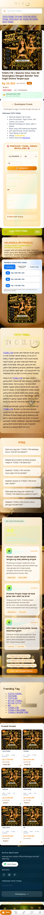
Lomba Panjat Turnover (22, 267)
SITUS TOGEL (31, 27)
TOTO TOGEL (8, 16)
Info (37, 232)
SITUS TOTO (14, 703)
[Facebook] (4, 875)
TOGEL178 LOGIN (17, 710)
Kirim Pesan (11, 864)
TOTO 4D (27, 16)
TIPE (24, 153)
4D (21, 19)
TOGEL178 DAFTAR (18, 712)
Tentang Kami (7, 886)
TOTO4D (18, 16)
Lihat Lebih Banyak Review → (22, 671)
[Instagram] (9, 875)
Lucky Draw (9, 267)
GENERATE (22, 168)
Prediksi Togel (34, 267)
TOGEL (10, 21)
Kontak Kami (6, 889)
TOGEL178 (27, 19)
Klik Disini (26, 138)
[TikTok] (15, 875)
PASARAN (10, 153)
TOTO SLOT (14, 19)
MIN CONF (10, 160)
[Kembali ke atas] (39, 899)
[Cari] (4, 11)
